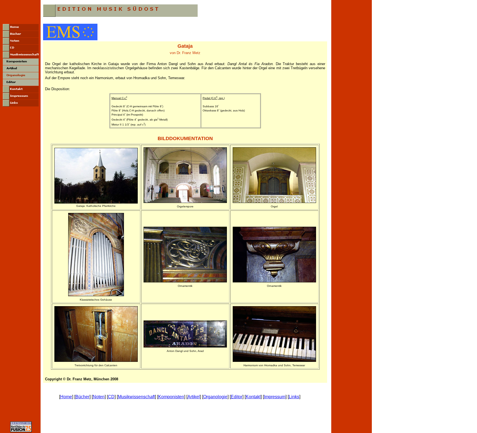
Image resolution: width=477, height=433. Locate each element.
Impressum (274, 396)
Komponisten (171, 396)
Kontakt (253, 396)
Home (66, 396)
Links (294, 396)
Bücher (82, 396)
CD (111, 396)
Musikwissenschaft (136, 396)
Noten (99, 396)
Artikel (193, 396)
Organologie (215, 396)
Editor (236, 396)
